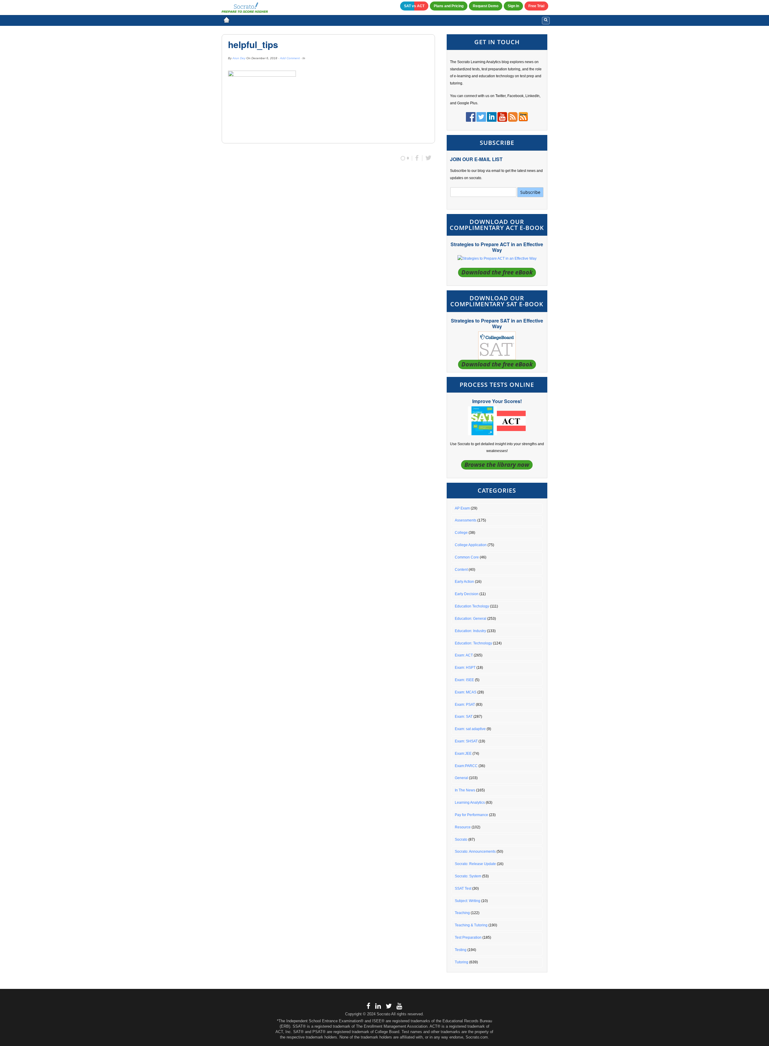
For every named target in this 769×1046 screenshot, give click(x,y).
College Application (471, 545)
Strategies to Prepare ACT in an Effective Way (497, 247)
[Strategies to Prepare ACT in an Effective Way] (496, 258)
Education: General (470, 618)
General (461, 778)
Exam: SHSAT (466, 741)
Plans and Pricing (449, 6)
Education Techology (472, 606)
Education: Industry (470, 631)
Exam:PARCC (466, 766)
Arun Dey (239, 58)
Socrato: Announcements (475, 851)
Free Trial (536, 6)
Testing (461, 950)
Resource (463, 827)
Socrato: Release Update (475, 864)
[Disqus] (328, 246)
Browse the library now (496, 464)
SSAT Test (463, 888)
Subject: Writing (467, 901)
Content (461, 569)
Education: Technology (473, 643)
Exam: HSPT (465, 667)
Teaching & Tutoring (471, 925)
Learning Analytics (470, 802)
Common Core (467, 557)
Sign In (513, 6)
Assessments (465, 520)
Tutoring (461, 962)
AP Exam (462, 508)
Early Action (464, 582)
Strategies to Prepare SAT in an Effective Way (497, 323)
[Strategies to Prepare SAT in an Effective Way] (497, 345)
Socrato (461, 839)
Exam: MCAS (465, 692)
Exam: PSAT (465, 704)
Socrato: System (468, 876)
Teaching (462, 913)
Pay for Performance (471, 815)
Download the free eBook (497, 272)
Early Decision (467, 594)
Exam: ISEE (464, 680)
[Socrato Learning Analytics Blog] (226, 19)
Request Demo (485, 6)
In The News (465, 790)
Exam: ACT (464, 655)
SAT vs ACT (414, 6)
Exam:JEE (463, 753)
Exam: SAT (464, 716)
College (461, 533)
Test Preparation (468, 937)
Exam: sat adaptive (470, 729)
